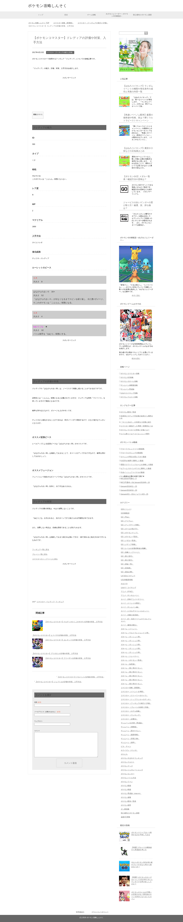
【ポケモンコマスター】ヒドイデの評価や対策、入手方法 (54, 635)
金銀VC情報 (125, 817)
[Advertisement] (69, 94)
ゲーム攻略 (91, 15)
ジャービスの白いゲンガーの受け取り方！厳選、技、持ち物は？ (138, 205)
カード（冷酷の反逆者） (130, 615)
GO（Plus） (125, 517)
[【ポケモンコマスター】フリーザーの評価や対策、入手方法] (37, 662)
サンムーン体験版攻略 (129, 385)
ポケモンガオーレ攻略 (129, 381)
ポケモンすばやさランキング (132, 758)
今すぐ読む (136, 295)
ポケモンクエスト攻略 (129, 397)
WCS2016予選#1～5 (129, 478)
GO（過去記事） (127, 572)
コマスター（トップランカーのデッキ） (136, 699)
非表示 (39, 114)
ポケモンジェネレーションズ (132, 770)
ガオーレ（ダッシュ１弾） (131, 637)
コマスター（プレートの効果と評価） (135, 707)
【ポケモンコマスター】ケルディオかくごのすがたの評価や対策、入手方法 (74, 622)
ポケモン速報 (126, 797)
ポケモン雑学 (126, 805)
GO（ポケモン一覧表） (130, 537)
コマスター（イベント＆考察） (133, 692)
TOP (40, 23)
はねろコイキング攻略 (129, 393)
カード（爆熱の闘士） (129, 625)
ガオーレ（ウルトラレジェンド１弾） (135, 633)
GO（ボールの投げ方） (130, 529)
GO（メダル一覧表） (129, 540)
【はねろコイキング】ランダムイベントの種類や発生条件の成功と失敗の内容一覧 (138, 89)
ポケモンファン (127, 782)
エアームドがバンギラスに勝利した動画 (136, 468)
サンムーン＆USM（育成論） (132, 723)
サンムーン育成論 (127, 389)
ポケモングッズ (127, 766)
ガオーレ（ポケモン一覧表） (132, 660)
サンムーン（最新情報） (130, 735)
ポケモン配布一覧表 (128, 412)
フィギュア (59, 602)
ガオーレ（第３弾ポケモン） (132, 676)
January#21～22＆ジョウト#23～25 (134, 494)
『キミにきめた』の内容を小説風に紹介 (136, 422)
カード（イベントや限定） (131, 603)
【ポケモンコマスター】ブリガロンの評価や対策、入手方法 (55, 653)
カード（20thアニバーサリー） (132, 599)
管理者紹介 (80, 912)
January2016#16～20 (129, 490)
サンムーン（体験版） (129, 727)
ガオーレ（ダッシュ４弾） (131, 648)
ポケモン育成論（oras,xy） (131, 793)
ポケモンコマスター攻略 (130, 373)
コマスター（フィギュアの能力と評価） (60, 52)
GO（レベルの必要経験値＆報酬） (134, 548)
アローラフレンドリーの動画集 (132, 449)
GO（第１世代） (127, 556)
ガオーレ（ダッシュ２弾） (131, 641)
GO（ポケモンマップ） (130, 533)
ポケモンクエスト (127, 762)
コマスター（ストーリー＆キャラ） (134, 695)
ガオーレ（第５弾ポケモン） (132, 684)
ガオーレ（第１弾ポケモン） (132, 668)
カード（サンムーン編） (130, 607)
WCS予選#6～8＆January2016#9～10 (135, 482)
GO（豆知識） (126, 568)
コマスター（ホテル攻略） (131, 711)
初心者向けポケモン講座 (142, 15)
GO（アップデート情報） (130, 525)
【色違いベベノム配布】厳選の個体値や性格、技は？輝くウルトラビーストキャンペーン (138, 118)
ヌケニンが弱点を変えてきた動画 (133, 457)
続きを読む (136, 358)
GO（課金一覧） (127, 564)
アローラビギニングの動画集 (132, 453)
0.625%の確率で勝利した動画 (132, 461)
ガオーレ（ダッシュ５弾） (131, 652)
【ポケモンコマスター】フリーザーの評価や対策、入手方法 (68, 658)
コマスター (41, 602)
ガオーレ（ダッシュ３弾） (131, 645)
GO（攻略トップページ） (130, 552)
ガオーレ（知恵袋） (128, 664)
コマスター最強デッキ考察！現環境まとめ (137, 426)
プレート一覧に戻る (39, 554)
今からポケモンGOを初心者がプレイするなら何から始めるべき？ (141, 864)
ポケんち (124, 754)
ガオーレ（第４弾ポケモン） (132, 680)
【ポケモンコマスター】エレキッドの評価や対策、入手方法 (68, 640)
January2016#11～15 (129, 486)
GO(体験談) (125, 513)
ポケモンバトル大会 (128, 778)
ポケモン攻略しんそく (47, 5)
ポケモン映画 (126, 789)
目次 (66, 15)
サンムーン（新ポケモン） (131, 731)
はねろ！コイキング (128, 587)
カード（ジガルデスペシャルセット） (135, 611)
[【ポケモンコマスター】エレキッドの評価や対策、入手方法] (37, 644)
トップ (40, 15)
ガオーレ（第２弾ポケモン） (132, 672)
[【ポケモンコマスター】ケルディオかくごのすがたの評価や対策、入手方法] (37, 625)
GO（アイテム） (127, 521)
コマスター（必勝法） (129, 719)
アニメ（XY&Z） (127, 591)
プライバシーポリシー (100, 912)
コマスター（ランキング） (131, 715)
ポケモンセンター (127, 774)
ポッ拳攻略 (125, 809)
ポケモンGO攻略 (127, 377)
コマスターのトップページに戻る (45, 559)
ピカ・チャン (126, 746)
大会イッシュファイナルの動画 (132, 472)
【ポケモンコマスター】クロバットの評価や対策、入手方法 (80, 677)
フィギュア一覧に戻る (40, 549)
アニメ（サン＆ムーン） (130, 595)
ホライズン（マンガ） (129, 750)
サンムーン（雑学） (128, 742)
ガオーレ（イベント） (129, 629)
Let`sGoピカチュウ (128, 576)
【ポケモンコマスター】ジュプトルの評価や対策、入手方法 (58, 682)
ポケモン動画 (126, 786)
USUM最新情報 (127, 580)
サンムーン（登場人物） (130, 739)
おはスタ (124, 584)
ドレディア (50, 602)
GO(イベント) (126, 509)
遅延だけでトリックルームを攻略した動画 (137, 464)
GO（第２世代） (127, 560)
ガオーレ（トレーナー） (130, 656)
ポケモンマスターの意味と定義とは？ (135, 430)
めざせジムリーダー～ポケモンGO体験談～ (117, 15)
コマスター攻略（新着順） (131, 688)
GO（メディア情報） (129, 544)
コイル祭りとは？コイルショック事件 (135, 434)
